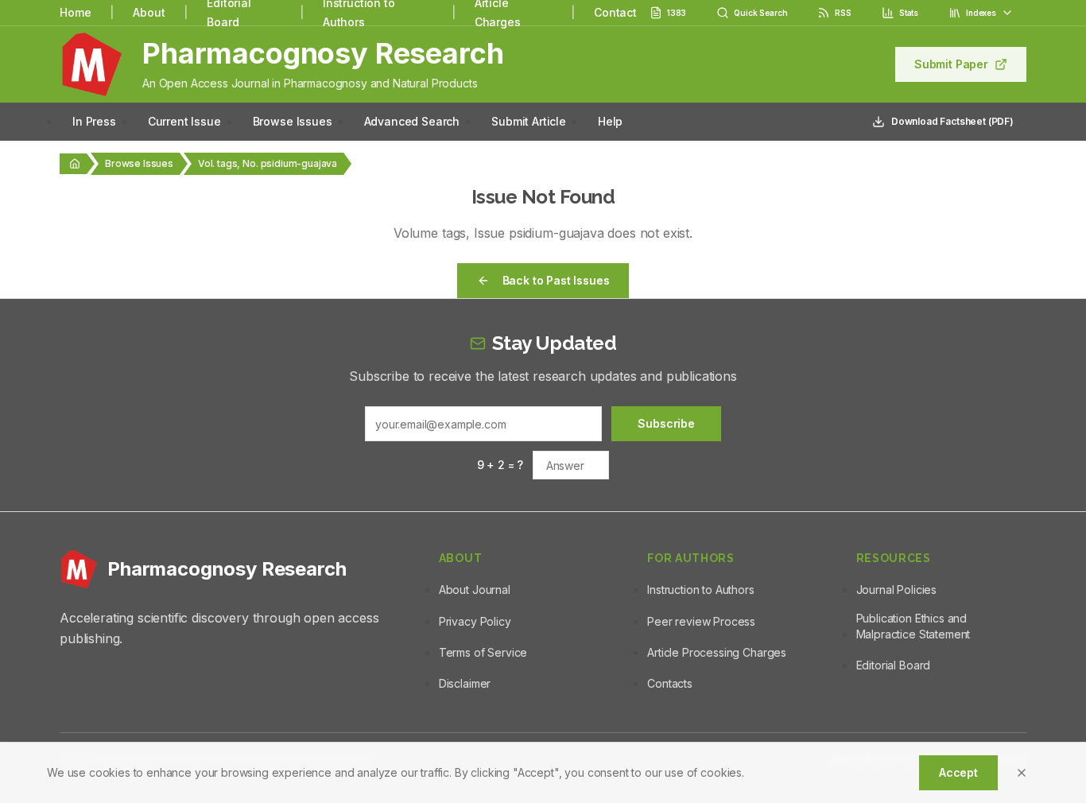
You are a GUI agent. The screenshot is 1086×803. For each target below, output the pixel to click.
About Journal (474, 589)
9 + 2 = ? (500, 464)
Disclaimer (465, 683)
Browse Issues (292, 121)
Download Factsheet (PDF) (952, 121)
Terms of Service (483, 652)
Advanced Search (412, 121)
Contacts (669, 683)
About (149, 12)
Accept (958, 772)
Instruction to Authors (700, 589)
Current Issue (184, 121)
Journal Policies (896, 589)
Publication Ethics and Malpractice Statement (913, 626)
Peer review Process (701, 621)
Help (610, 121)
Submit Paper (951, 64)
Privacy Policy (475, 621)
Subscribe (666, 423)
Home (75, 12)
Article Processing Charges (716, 652)
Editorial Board (893, 665)
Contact (615, 12)
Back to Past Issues (556, 280)
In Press (94, 121)
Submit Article (528, 121)
